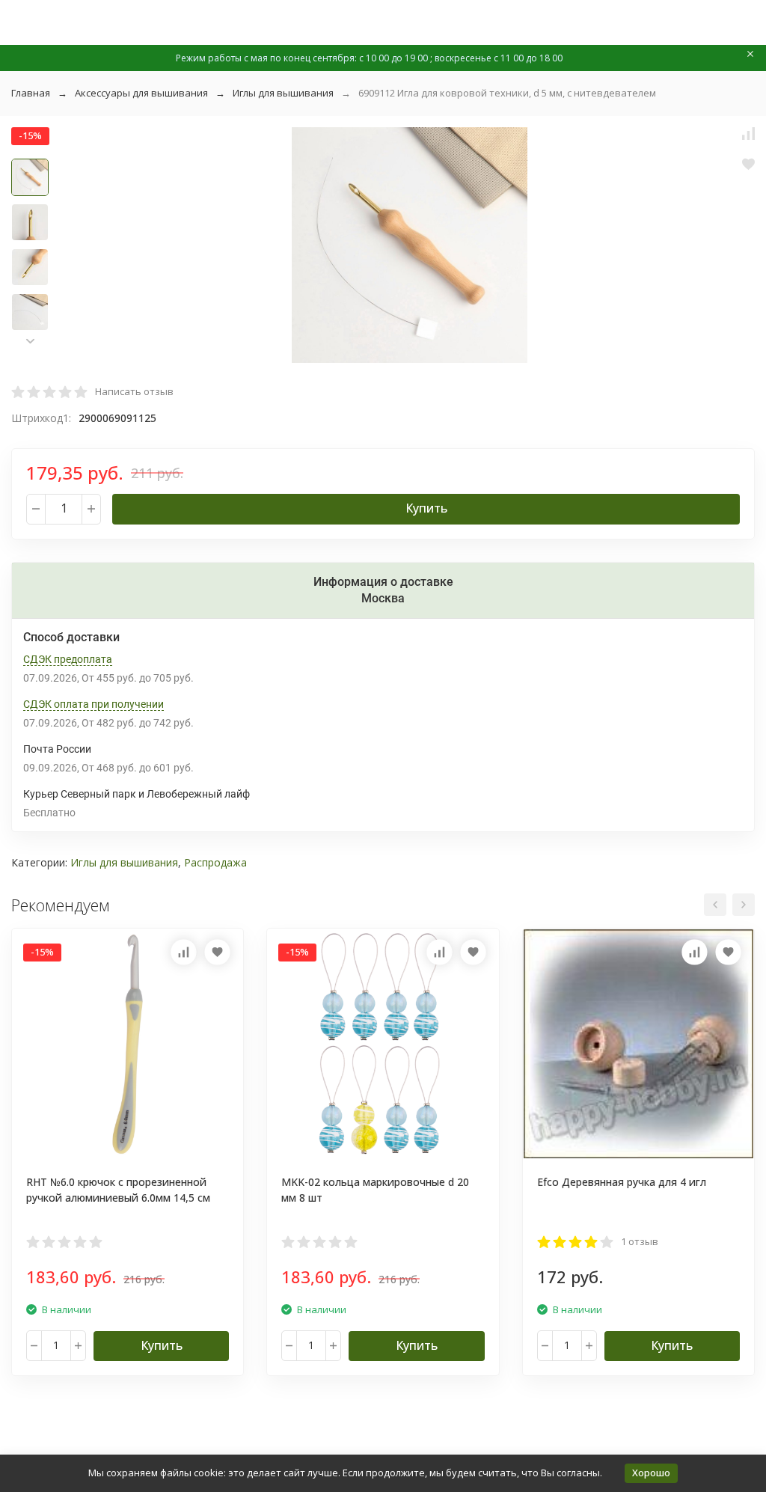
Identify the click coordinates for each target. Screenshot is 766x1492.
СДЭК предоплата (67, 659)
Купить (426, 508)
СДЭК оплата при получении (93, 704)
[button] (30, 340)
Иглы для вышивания (283, 93)
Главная (30, 93)
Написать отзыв (134, 391)
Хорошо (651, 1472)
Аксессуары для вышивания (141, 93)
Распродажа (215, 862)
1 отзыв (639, 1241)
